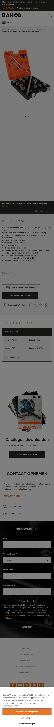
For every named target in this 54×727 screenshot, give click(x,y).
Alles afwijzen (27, 718)
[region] (27, 707)
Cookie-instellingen (27, 723)
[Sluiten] (48, 690)
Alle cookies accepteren (27, 711)
